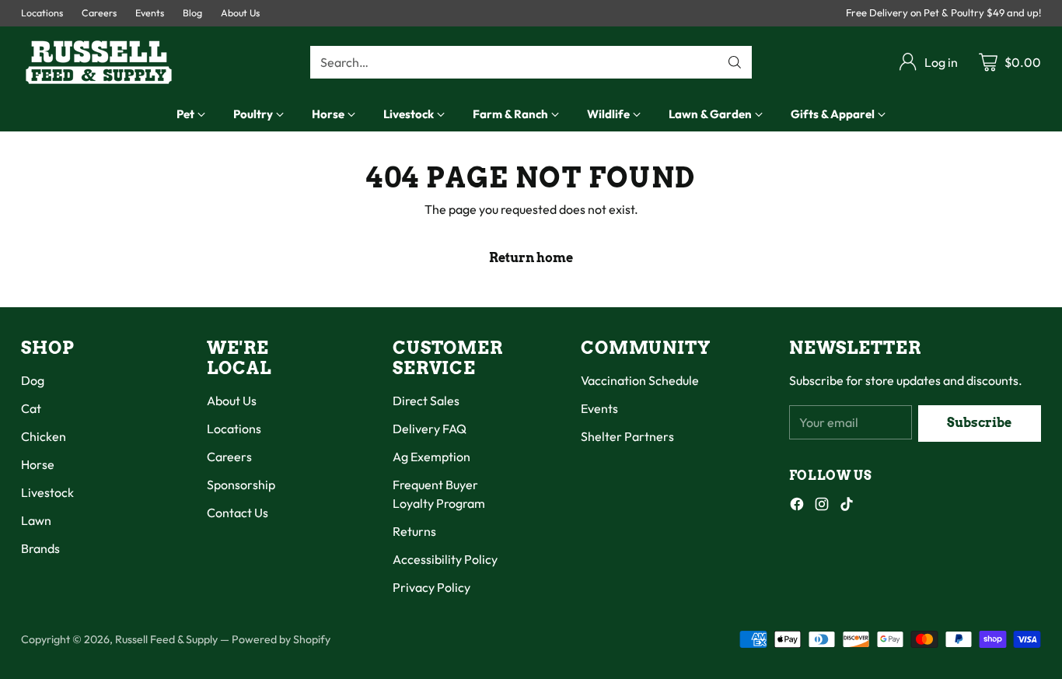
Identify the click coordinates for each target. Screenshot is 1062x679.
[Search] (735, 62)
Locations (234, 428)
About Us (232, 400)
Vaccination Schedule (640, 380)
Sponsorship (241, 484)
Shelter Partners (627, 436)
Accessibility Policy (445, 559)
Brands (40, 548)
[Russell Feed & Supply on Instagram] (821, 506)
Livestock (47, 492)
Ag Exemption (431, 456)
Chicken (43, 436)
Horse (37, 464)
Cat (31, 408)
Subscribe (979, 422)
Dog (32, 380)
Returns (414, 531)
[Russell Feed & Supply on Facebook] (797, 506)
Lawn (36, 520)
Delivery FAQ (429, 428)
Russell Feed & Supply (166, 639)
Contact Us (237, 512)
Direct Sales (426, 400)
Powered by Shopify (281, 639)
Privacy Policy (431, 587)
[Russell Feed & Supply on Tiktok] (846, 506)
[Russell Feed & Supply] (98, 62)
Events (599, 408)
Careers (229, 456)
